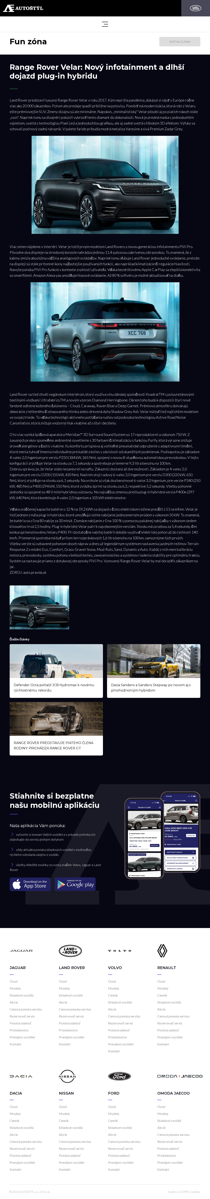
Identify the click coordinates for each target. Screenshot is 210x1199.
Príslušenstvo (19, 1030)
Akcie (14, 1002)
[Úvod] (21, 950)
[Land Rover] (196, 8)
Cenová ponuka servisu (26, 1009)
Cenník (113, 995)
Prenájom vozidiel (22, 1037)
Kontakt (15, 1044)
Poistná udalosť (20, 1023)
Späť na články (180, 41)
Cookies (195, 1191)
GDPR (184, 1191)
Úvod (13, 981)
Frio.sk (45, 1191)
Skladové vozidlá (21, 995)
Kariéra (173, 1191)
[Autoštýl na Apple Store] (30, 884)
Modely (15, 988)
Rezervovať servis (22, 1016)
